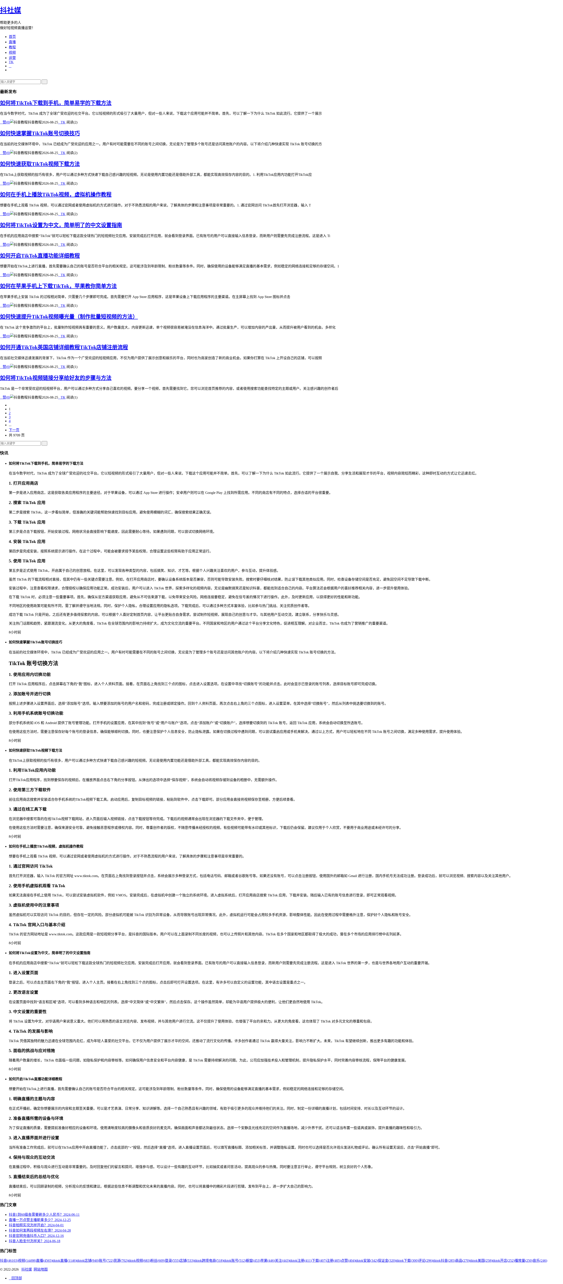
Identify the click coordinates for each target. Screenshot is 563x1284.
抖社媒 (10, 10)
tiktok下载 (407, 1260)
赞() (5, 122)
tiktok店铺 (88, 1260)
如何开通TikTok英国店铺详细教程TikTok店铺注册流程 (64, 347)
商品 (462, 1260)
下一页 (14, 430)
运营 (12, 58)
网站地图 (41, 1269)
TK (11, 62)
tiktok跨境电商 (208, 1260)
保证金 (387, 1260)
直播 (12, 42)
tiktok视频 (139, 1260)
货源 (120, 1260)
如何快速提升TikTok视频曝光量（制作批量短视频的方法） (69, 317)
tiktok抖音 (444, 1260)
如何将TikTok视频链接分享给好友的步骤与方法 (56, 378)
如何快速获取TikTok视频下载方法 (40, 164)
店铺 (186, 1260)
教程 (12, 47)
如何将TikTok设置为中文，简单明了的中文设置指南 (61, 225)
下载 (319, 1260)
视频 (12, 52)
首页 (12, 37)
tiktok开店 (503, 1260)
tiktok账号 (234, 1260)
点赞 (348, 1260)
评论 (425, 1260)
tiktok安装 (366, 1260)
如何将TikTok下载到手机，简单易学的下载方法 (56, 103)
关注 (282, 1260)
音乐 (540, 1260)
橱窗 (253, 1260)
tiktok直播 (64, 1260)
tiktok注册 (300, 1260)
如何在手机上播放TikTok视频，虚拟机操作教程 (56, 194)
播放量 (524, 1260)
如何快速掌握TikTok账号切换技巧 (40, 133)
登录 (172, 1260)
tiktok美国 (481, 1260)
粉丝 (157, 1260)
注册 (333, 1260)
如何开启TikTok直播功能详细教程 (40, 256)
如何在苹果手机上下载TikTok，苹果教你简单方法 (58, 286)
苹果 (267, 1260)
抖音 (9, 1260)
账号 (106, 1260)
